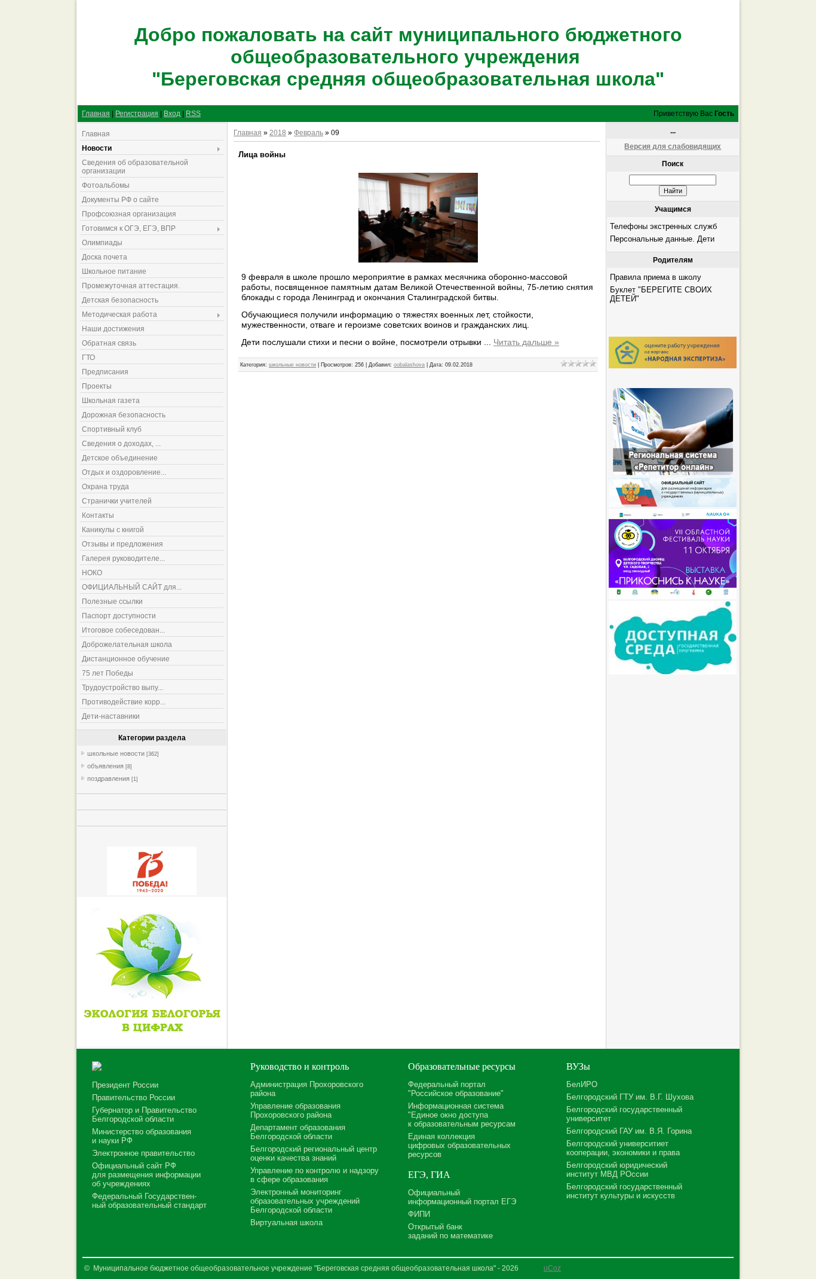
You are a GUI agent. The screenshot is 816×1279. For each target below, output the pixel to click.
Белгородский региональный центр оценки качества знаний (313, 1153)
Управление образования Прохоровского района (295, 1110)
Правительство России (133, 1097)
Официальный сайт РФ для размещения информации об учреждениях (146, 1174)
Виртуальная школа (286, 1222)
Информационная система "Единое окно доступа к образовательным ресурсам (462, 1114)
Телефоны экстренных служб (663, 226)
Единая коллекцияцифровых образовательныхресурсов (459, 1145)
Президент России (125, 1084)
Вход (172, 113)
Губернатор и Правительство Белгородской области (144, 1115)
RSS (193, 113)
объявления (105, 766)
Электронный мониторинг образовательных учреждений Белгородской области (305, 1201)
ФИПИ (419, 1214)
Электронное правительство (143, 1153)
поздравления (108, 778)
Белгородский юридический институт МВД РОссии (616, 1170)
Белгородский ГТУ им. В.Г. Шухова (630, 1096)
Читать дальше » (526, 342)
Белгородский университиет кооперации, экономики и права (623, 1148)
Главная (96, 113)
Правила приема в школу (655, 277)
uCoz (552, 1268)
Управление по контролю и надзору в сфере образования (314, 1175)
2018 (277, 133)
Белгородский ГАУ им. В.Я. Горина (629, 1131)
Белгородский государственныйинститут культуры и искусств (624, 1191)
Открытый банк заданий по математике (450, 1231)
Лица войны (262, 154)
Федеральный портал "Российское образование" (456, 1089)
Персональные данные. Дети (662, 238)
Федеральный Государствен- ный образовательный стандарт (149, 1201)
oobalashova (409, 365)
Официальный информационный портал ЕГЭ (462, 1197)
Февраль (308, 133)
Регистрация (136, 113)
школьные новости (116, 753)
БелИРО (581, 1084)
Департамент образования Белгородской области (297, 1132)
